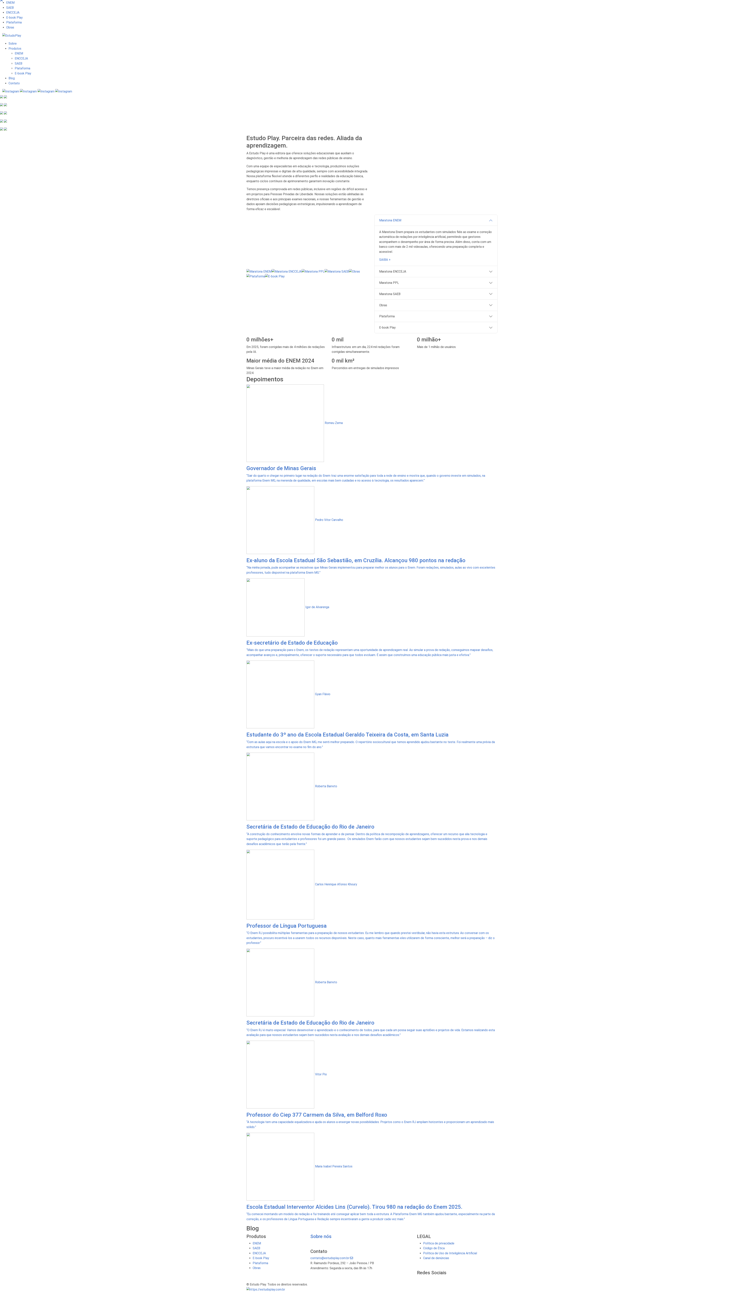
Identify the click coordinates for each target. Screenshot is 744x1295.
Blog (12, 78)
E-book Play (14, 17)
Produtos (15, 48)
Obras (10, 27)
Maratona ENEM (390, 220)
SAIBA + (385, 260)
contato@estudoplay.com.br (330, 1258)
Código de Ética (434, 1248)
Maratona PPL (389, 283)
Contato (14, 83)
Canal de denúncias (436, 1258)
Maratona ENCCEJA (392, 271)
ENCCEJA (12, 12)
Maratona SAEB (389, 294)
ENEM (10, 2)
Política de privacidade (438, 1243)
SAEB (10, 7)
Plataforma (14, 22)
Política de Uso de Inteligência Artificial (450, 1253)
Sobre (13, 43)
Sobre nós (321, 1236)
